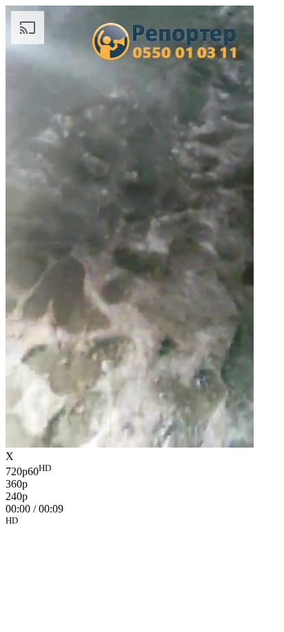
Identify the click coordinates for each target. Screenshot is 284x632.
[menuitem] (142, 470)
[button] (142, 522)
